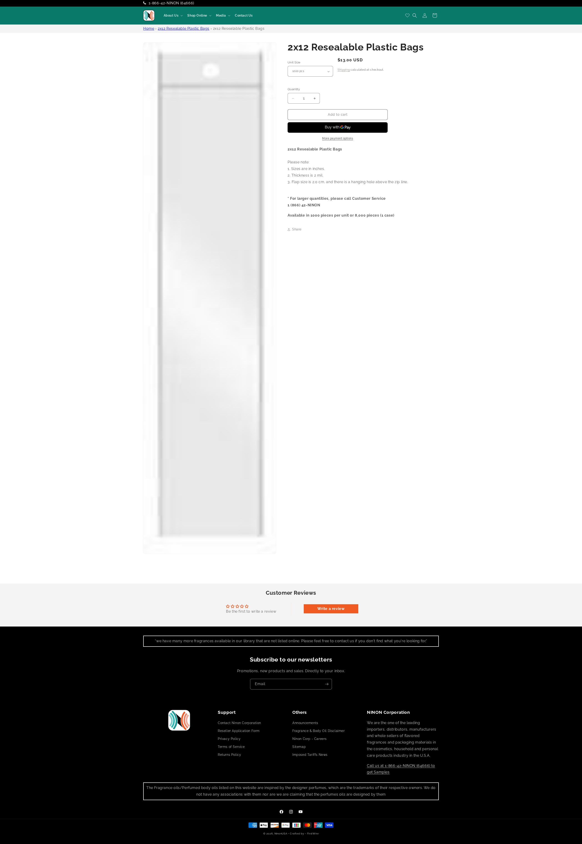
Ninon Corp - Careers (309, 739)
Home (148, 28)
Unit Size (294, 62)
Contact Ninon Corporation (239, 723)
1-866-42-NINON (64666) (171, 3)
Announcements (305, 723)
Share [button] (296, 229)
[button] (173, 15)
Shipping (344, 69)
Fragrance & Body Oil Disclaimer (318, 731)
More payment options (337, 138)
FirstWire (313, 833)
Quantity (294, 89)
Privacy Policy (229, 739)
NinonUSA (280, 833)
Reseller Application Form (239, 731)
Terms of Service (231, 747)
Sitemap (299, 747)
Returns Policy (229, 755)
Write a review (330, 609)
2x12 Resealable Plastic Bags (183, 28)
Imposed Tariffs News (310, 755)
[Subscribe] (327, 684)
